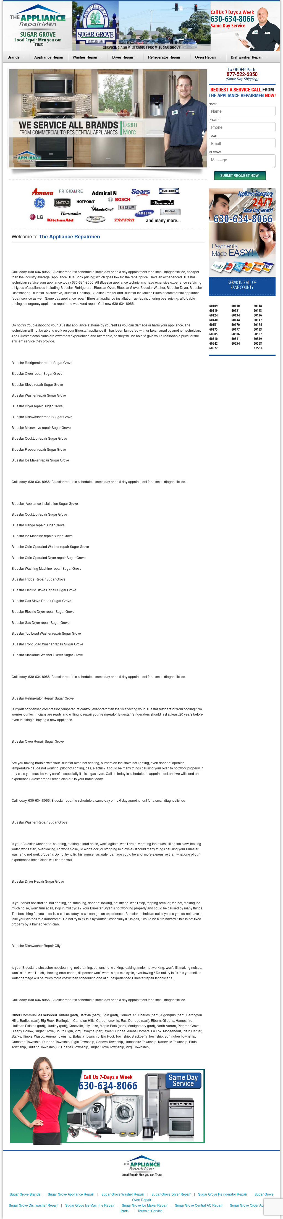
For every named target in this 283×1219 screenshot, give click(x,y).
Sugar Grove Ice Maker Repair (144, 1205)
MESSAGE (216, 152)
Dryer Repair (122, 57)
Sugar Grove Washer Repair (122, 1194)
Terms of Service (150, 1210)
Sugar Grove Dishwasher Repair (33, 1205)
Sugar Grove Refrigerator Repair (222, 1194)
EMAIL (213, 136)
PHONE (214, 119)
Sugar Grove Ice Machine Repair (89, 1205)
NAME (213, 103)
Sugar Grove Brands (25, 1194)
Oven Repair (205, 57)
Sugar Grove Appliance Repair (71, 1194)
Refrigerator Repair (164, 57)
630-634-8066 (232, 18)
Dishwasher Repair (247, 57)
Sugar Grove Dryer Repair (171, 1194)
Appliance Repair (49, 57)
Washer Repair (85, 57)
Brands (13, 57)
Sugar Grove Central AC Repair (198, 1205)
